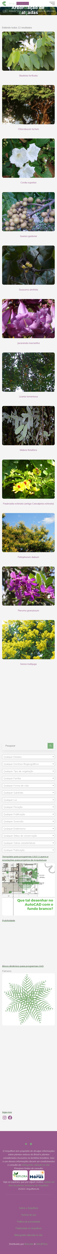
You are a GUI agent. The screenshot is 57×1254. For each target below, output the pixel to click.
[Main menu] (52, 3)
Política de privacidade (28, 1221)
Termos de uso (28, 1215)
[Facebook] (26, 1144)
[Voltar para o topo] (45, 1242)
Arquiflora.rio (18, 3)
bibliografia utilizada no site (35, 1165)
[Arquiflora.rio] (4, 3)
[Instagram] (31, 1144)
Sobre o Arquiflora (28, 1208)
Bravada (28, 1244)
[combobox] (28, 757)
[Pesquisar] (50, 746)
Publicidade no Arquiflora (28, 1228)
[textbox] (28, 757)
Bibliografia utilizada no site (28, 1235)
